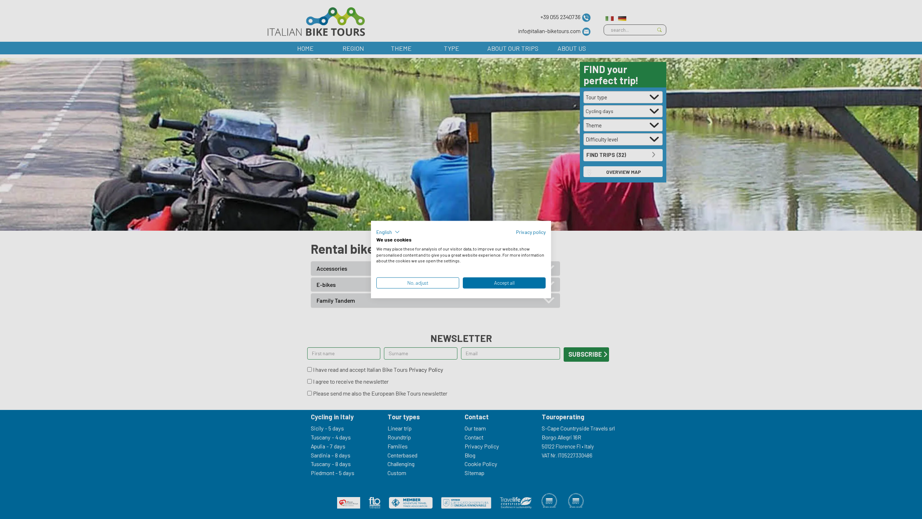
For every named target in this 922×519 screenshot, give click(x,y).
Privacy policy (531, 232)
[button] (388, 232)
